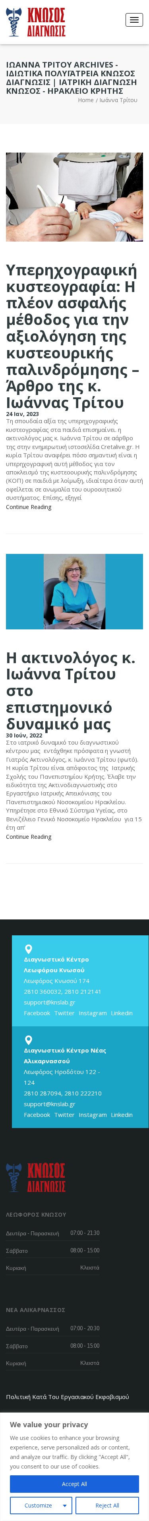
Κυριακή (16, 1268)
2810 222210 (83, 1093)
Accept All (74, 1484)
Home (86, 100)
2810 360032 (42, 991)
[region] (74, 1467)
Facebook (37, 1013)
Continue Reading (28, 507)
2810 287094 (42, 1093)
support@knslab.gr (49, 1002)
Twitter (64, 1013)
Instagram (93, 1013)
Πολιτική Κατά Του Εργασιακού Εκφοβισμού (67, 1397)
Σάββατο (17, 1251)
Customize (38, 1505)
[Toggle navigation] (134, 20)
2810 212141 (83, 991)
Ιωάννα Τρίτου (118, 100)
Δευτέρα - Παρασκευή (32, 1233)
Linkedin (122, 1013)
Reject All (107, 1505)
